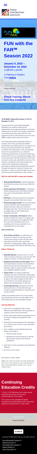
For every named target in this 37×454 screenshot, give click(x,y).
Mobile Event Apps (8, 442)
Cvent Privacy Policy (8, 449)
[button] (4, 4)
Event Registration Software (10, 445)
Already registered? (9, 88)
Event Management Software (11, 440)
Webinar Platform (7, 447)
